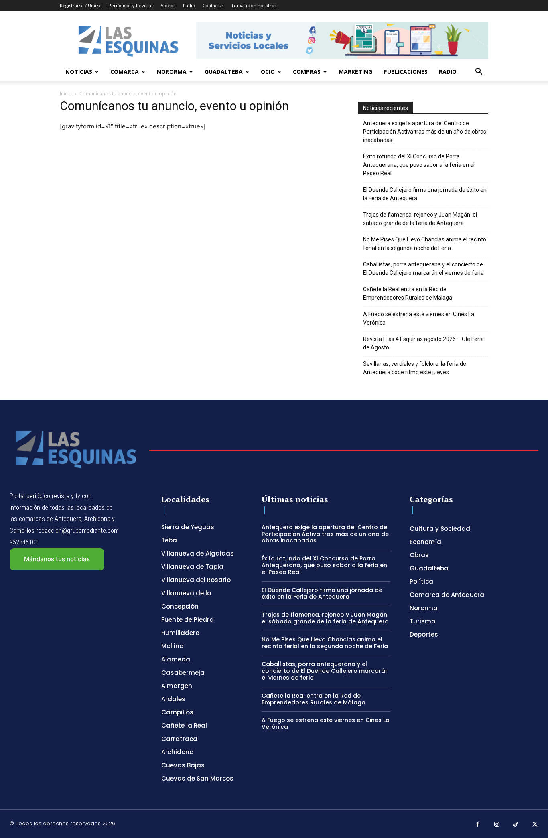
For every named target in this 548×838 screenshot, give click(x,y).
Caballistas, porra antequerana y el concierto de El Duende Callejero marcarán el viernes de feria (423, 268)
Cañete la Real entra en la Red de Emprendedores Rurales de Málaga (407, 293)
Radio (189, 5)
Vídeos (168, 5)
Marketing (355, 71)
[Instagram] (497, 824)
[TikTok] (516, 824)
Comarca (124, 71)
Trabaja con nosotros (253, 5)
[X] (535, 824)
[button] (478, 72)
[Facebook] (477, 824)
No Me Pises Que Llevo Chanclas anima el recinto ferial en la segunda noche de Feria (424, 243)
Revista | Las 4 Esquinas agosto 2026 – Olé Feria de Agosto (423, 343)
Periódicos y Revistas (130, 5)
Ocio (268, 71)
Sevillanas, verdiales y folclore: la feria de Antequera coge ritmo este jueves (414, 368)
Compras (307, 71)
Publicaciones (406, 71)
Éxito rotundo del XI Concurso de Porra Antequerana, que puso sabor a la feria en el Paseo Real (419, 165)
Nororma (172, 71)
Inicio (66, 93)
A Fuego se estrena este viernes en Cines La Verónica (418, 318)
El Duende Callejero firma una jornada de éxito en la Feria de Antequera (425, 194)
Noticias (78, 71)
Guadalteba (224, 71)
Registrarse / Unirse (81, 5)
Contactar (213, 5)
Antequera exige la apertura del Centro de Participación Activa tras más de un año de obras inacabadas (424, 131)
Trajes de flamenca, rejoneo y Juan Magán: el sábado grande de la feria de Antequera (420, 218)
